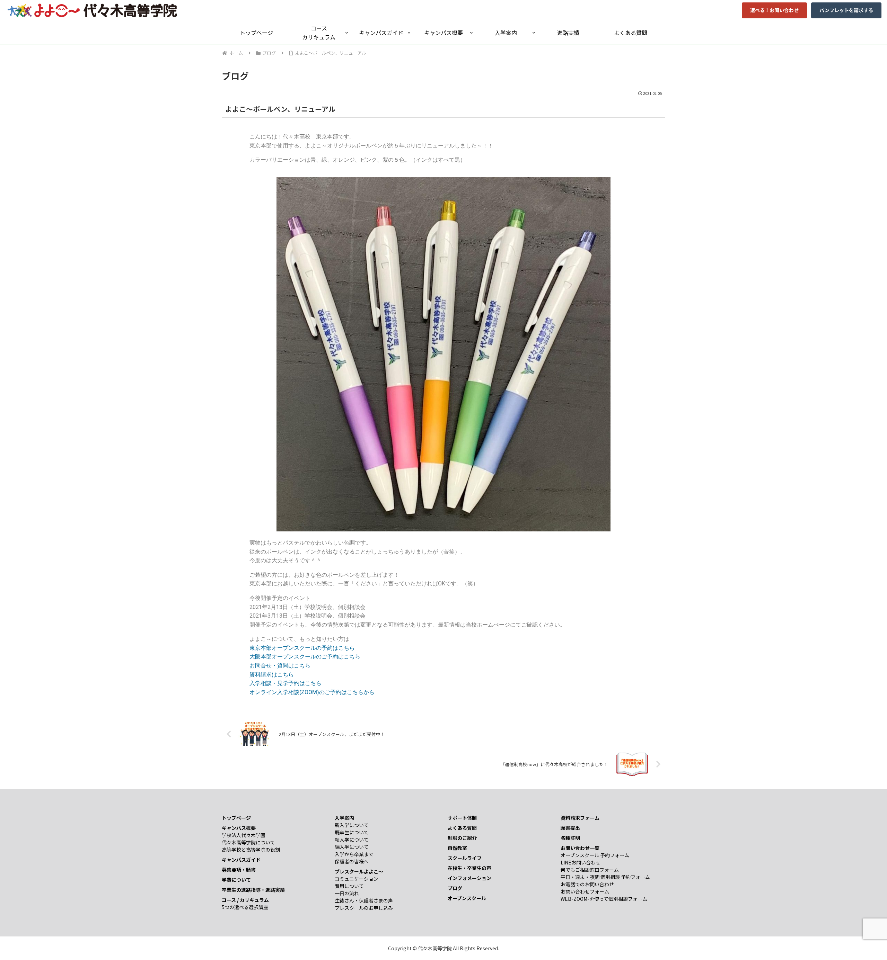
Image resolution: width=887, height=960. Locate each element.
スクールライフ (465, 857)
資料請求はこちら (271, 674)
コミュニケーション (356, 878)
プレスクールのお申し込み (364, 907)
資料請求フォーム (580, 817)
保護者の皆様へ (352, 861)
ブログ (455, 888)
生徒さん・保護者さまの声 (364, 900)
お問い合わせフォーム (585, 891)
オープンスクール (467, 898)
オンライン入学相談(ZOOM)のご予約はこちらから (312, 692)
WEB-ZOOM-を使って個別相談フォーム (604, 898)
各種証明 (570, 837)
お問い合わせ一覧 (580, 847)
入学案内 (344, 817)
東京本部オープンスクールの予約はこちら (302, 648)
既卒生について (352, 832)
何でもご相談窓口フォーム (590, 869)
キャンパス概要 (239, 827)
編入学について (352, 846)
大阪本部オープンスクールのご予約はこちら (304, 656)
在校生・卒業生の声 (469, 867)
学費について (236, 879)
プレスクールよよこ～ (359, 871)
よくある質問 (462, 827)
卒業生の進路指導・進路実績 (253, 889)
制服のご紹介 (462, 837)
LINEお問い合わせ (580, 862)
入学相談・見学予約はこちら (285, 683)
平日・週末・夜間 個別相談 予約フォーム (605, 876)
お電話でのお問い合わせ (587, 884)
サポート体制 (462, 817)
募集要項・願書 (239, 869)
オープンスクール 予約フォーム (595, 855)
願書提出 (570, 827)
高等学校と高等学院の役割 (251, 849)
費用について (349, 885)
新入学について (352, 825)
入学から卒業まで (354, 854)
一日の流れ (347, 893)
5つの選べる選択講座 (245, 907)
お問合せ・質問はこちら (279, 665)
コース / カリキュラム (245, 899)
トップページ (236, 817)
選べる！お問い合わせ (774, 10)
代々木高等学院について (248, 842)
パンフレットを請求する (846, 10)
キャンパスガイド (241, 859)
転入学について (352, 839)
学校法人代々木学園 (243, 835)
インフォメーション (469, 877)
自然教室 (457, 847)
